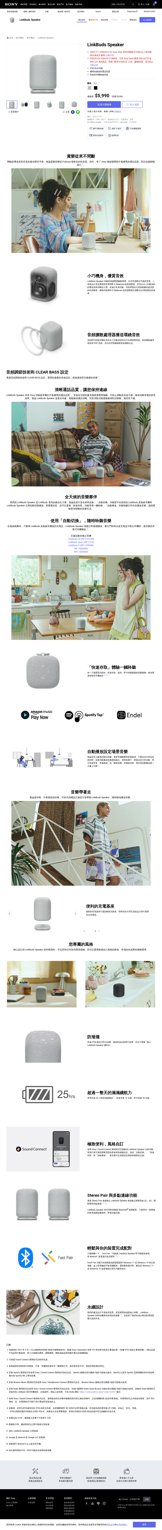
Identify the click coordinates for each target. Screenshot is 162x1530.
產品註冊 (51, 4)
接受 (144, 1524)
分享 (68, 112)
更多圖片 (15, 112)
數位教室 (42, 4)
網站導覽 (23, 4)
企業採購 (31, 1502)
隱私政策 (111, 1524)
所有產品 (33, 4)
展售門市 (60, 4)
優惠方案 (94, 20)
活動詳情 (109, 55)
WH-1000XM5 (81, 551)
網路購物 (49, 1508)
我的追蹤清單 (69, 1505)
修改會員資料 (69, 1502)
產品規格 (104, 20)
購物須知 (133, 20)
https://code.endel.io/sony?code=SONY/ (98, 1392)
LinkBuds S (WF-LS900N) (81, 545)
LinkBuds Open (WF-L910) (81, 542)
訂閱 (147, 1499)
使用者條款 (122, 1524)
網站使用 (49, 1502)
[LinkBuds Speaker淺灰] (43, 71)
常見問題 (50, 1498)
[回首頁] (11, 4)
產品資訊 (81, 20)
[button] (89, 88)
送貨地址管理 (69, 1514)
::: (3, 4)
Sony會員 (49, 1505)
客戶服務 (69, 4)
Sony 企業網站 (12, 1502)
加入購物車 (147, 20)
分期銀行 (117, 111)
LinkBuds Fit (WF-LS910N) (81, 539)
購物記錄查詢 (69, 1508)
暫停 (84, 931)
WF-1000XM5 (81, 548)
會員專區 (68, 1498)
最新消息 (78, 4)
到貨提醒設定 (69, 1511)
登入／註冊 (144, 4)
